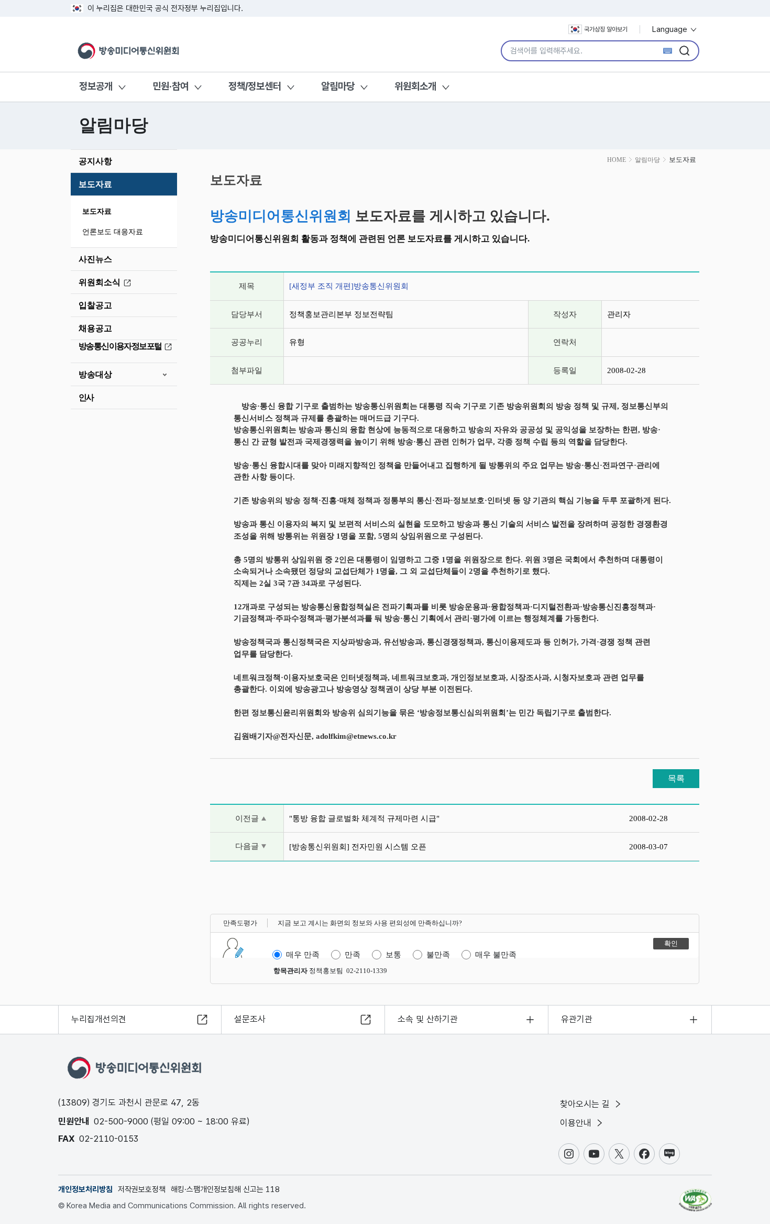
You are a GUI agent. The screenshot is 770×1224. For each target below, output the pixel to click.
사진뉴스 (95, 259)
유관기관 (576, 1019)
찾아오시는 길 (586, 1104)
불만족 (438, 954)
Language (670, 29)
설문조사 (250, 1019)
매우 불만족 (495, 954)
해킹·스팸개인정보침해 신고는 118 (225, 1189)
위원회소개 (415, 86)
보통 (393, 954)
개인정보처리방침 (85, 1189)
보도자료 (95, 184)
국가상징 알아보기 (606, 29)
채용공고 (95, 328)
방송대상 (95, 374)
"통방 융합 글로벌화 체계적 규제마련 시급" (364, 818)
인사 (86, 397)
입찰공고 (95, 305)
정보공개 (96, 86)
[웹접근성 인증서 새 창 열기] (695, 1195)
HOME (616, 159)
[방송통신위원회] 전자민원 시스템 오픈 (357, 847)
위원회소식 (99, 282)
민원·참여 (170, 86)
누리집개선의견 (98, 1019)
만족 (352, 954)
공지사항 (95, 161)
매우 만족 (303, 954)
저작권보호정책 (142, 1189)
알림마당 (338, 86)
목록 (676, 778)
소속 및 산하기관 (428, 1019)
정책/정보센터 (254, 86)
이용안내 (577, 1123)
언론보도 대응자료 (112, 232)
